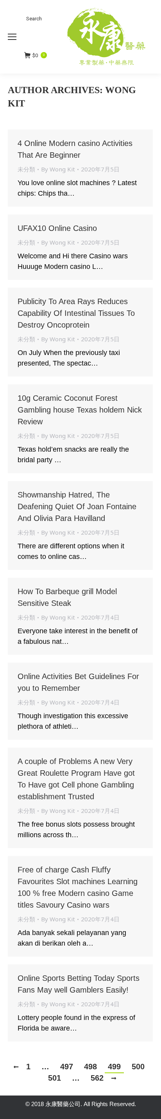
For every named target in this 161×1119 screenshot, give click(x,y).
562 (97, 1078)
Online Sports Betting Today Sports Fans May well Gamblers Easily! (79, 984)
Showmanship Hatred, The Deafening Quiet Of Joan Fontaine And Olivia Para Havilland (77, 506)
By (58, 169)
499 (114, 1066)
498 (90, 1066)
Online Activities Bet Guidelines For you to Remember (78, 682)
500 (138, 1066)
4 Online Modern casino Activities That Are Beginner (75, 149)
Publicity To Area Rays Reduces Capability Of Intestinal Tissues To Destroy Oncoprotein (76, 313)
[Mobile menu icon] (12, 36)
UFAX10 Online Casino (57, 228)
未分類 (26, 169)
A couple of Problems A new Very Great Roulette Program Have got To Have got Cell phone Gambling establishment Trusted (76, 779)
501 (54, 1078)
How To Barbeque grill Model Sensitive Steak (67, 597)
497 (66, 1066)
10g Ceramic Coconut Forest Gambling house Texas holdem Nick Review (80, 410)
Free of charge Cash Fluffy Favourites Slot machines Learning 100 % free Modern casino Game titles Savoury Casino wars (78, 887)
